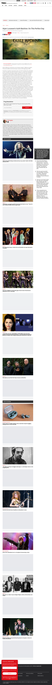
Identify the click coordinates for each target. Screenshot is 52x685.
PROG (35, 0)
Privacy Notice (6, 111)
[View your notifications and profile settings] (45, 3)
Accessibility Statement (18, 675)
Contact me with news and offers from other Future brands (10, 670)
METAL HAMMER (30, 0)
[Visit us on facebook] (30, 3)
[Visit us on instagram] (33, 3)
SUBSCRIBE (20, 5)
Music (4, 25)
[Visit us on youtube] (35, 3)
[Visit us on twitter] (32, 3)
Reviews (9, 32)
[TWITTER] (8, 122)
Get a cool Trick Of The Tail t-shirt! (36, 20)
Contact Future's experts (18, 673)
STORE (25, 5)
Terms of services (15, 110)
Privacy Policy (13, 677)
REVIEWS (15, 5)
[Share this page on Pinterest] (6, 34)
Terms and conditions (29, 673)
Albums (7, 25)
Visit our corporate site (37, 666)
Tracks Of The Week (23, 20)
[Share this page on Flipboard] (8, 34)
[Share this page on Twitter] (4, 34)
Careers (27, 675)
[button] (49, 3)
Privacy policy (40, 673)
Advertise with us (40, 675)
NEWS (6, 5)
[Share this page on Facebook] (3, 34)
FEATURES (10, 5)
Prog (18, 32)
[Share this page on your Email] (9, 34)
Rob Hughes (15, 32)
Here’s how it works (31, 37)
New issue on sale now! (13, 20)
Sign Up (9, 673)
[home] (2, 5)
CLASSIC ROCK (24, 0)
